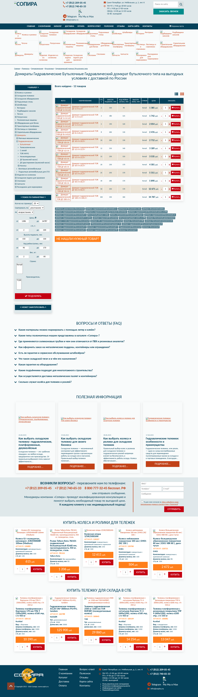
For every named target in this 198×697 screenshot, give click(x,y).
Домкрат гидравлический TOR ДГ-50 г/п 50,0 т (85, 189)
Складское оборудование (28, 99)
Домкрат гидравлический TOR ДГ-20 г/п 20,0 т (85, 165)
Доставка (69, 26)
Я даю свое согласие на (159, 503)
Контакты (147, 26)
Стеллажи (21, 181)
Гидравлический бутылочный (130, 227)
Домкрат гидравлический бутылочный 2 (70, 230)
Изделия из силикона (26, 175)
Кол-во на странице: (23, 204)
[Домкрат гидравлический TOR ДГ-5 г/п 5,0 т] (63, 124)
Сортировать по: (22, 208)
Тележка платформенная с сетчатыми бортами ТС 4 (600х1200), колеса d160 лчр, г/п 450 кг (133, 612)
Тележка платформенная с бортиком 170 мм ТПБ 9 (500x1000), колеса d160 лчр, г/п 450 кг (30, 612)
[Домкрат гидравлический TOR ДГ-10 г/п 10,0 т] (63, 140)
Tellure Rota (55, 556)
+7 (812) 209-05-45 (76, 3)
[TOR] (19, 280)
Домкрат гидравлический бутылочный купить (72, 224)
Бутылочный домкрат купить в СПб (132, 218)
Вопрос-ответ (94, 26)
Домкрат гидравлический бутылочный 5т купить (73, 218)
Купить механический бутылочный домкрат (127, 215)
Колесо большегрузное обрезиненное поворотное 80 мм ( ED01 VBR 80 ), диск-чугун (167, 542)
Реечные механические (29, 138)
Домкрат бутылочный (151, 227)
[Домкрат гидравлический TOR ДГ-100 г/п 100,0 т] (63, 197)
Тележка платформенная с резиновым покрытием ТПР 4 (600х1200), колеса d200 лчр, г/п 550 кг (167, 612)
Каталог (58, 26)
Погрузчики (22, 117)
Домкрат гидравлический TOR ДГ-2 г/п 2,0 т (85, 108)
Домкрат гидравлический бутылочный (70, 212)
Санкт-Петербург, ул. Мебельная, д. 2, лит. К (126, 3)
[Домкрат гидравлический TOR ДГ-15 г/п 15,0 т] (63, 156)
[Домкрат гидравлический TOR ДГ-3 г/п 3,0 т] (63, 116)
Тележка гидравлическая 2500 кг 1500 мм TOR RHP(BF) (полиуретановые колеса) (97, 610)
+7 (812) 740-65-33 (76, 6)
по (16, 212)
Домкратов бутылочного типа (130, 209)
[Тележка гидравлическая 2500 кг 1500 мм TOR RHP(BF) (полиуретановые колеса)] (98, 600)
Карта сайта (133, 26)
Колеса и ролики (24, 93)
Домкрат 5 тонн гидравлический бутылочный (72, 221)
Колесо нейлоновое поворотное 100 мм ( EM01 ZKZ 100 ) (132, 541)
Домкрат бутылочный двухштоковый (161, 218)
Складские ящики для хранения (31, 178)
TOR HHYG (24, 154)
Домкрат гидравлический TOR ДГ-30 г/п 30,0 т (85, 181)
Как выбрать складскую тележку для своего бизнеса (76, 442)
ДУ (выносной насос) (29, 160)
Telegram (72, 16)
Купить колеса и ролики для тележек (99, 523)
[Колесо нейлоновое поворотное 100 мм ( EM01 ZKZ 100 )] (133, 532)
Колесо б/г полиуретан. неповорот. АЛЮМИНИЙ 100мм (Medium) (28, 541)
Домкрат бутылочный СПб (133, 221)
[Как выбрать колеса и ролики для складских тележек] (120, 419)
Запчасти (21, 184)
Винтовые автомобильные (30, 169)
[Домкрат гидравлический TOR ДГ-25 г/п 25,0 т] (63, 172)
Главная (31, 26)
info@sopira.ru (72, 20)
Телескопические (27, 147)
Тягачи (20, 114)
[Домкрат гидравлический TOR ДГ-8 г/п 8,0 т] (63, 132)
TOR (86, 619)
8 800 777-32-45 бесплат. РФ (105, 488)
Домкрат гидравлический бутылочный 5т (71, 215)
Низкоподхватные (28, 157)
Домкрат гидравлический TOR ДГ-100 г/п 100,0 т (85, 197)
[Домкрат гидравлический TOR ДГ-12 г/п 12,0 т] (63, 148)
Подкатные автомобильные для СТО (34, 172)
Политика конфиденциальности (116, 686)
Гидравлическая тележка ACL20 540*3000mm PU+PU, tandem (63, 608)
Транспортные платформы (28, 126)
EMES (121, 549)
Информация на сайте (111, 688)
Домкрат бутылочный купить (153, 209)
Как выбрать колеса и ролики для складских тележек (117, 442)
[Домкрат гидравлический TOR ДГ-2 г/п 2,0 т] (63, 108)
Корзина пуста (178, 26)
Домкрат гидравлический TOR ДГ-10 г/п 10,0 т (85, 140)
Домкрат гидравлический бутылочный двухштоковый (142, 224)
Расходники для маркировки (29, 187)
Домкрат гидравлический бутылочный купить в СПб (148, 212)
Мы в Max (88, 16)
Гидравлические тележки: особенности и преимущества (162, 442)
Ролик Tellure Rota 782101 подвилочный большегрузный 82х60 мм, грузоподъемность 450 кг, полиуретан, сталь (63, 546)
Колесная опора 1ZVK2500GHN (92, 535)
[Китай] (20, 264)
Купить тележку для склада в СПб (99, 591)
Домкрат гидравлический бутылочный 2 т (101, 209)
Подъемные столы (25, 102)
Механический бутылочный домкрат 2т (105, 224)
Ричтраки (21, 108)
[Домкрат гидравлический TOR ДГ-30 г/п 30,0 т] (63, 181)
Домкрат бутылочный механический (158, 221)
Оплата (80, 26)
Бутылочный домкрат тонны (98, 215)
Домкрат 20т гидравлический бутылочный (106, 221)
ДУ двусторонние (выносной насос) (35, 163)
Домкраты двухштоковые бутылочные (70, 209)
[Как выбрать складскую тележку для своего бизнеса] (78, 419)
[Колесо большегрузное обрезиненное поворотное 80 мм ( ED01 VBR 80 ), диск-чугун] (167, 532)
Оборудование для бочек (28, 123)
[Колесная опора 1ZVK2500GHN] (98, 530)
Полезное (109, 26)
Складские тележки (25, 96)
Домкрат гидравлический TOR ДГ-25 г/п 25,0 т (85, 173)
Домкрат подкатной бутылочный (105, 218)
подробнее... (35, 467)
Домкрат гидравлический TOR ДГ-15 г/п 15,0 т (85, 156)
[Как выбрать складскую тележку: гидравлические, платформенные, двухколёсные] (35, 419)
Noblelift (53, 617)
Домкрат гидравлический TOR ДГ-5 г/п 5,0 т (85, 124)
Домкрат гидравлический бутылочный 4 (103, 227)
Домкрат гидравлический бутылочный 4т (71, 227)
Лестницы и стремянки (27, 129)
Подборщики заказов (26, 111)
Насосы (23, 166)
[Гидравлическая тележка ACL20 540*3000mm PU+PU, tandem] (64, 600)
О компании (44, 26)
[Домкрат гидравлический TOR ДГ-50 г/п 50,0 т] (63, 189)
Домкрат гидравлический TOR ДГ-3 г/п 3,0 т (85, 116)
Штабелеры (22, 105)
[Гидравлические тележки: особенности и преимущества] (163, 419)
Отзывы (121, 26)
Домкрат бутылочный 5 (128, 230)
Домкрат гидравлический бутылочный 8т (102, 230)
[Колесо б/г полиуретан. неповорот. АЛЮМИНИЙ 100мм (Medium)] (30, 532)
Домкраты (21, 135)
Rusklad (19, 622)
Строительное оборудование (29, 132)
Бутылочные (25, 144)
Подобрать (34, 296)
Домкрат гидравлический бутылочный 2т (160, 215)
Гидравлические (26, 141)
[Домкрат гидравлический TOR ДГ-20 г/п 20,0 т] (63, 164)
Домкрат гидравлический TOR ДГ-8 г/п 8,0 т (85, 132)
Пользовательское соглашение (115, 684)
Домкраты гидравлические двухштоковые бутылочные (106, 212)
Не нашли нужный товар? (78, 239)
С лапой (23, 151)
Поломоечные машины (27, 120)
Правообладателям (110, 690)
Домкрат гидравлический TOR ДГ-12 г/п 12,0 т (85, 148)
